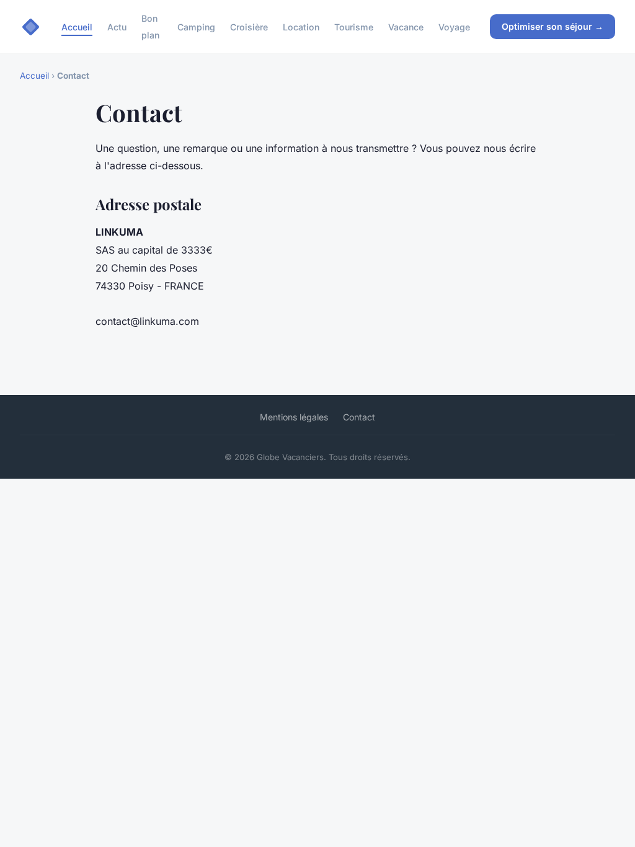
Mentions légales (294, 417)
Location (301, 27)
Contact (359, 417)
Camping (196, 27)
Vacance (406, 27)
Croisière (249, 27)
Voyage (454, 27)
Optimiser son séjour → (552, 26)
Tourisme (353, 27)
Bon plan (150, 26)
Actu (117, 27)
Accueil (76, 27)
